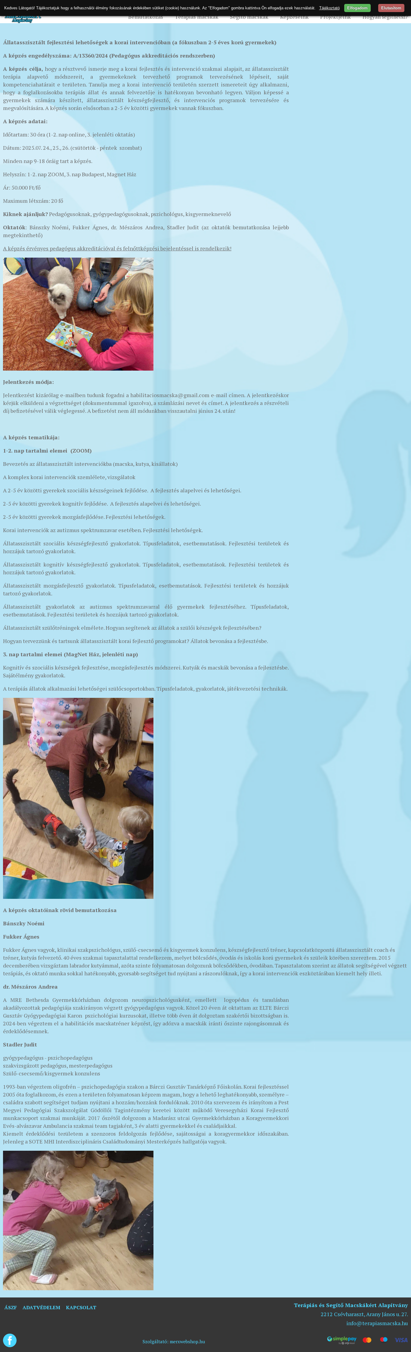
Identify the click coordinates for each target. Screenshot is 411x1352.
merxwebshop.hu (187, 1341)
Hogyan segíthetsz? (385, 16)
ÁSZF (11, 1307)
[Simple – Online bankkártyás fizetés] (367, 1341)
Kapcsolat (81, 1307)
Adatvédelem (41, 1307)
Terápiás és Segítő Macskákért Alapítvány (351, 1305)
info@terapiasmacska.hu (377, 1323)
